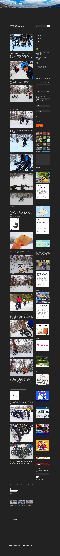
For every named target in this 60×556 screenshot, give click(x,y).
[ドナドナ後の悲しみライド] (21, 502)
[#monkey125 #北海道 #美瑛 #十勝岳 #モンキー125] (37, 148)
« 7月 (38, 41)
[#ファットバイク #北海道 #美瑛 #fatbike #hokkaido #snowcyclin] (48, 140)
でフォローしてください (39, 125)
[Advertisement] (30, 14)
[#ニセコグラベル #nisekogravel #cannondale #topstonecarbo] (44, 137)
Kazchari (15, 25)
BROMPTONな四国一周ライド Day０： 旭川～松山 (43, 78)
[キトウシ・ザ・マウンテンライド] (13, 502)
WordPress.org (38, 121)
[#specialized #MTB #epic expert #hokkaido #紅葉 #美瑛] (40, 133)
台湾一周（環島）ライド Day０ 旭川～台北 (41, 74)
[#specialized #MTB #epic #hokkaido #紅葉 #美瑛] (44, 133)
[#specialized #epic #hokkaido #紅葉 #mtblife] (48, 133)
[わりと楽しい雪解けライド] (29, 502)
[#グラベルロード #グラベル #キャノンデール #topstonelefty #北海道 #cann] (44, 148)
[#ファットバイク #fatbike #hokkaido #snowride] (37, 133)
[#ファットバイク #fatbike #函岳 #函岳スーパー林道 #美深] (40, 137)
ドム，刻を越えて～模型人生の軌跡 (40, 88)
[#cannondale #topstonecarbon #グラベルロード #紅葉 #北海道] (37, 137)
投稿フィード (37, 118)
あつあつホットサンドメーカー (15, 216)
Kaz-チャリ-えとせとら (24, 3)
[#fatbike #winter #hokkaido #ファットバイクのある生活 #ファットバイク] (37, 144)
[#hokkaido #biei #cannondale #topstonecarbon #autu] (48, 144)
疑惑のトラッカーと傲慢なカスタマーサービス (42, 96)
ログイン (37, 116)
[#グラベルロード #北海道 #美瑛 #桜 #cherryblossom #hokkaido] (37, 140)
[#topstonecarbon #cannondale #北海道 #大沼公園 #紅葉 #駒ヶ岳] (44, 144)
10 (36, 35)
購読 (37, 476)
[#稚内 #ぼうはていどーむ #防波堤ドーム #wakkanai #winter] (44, 140)
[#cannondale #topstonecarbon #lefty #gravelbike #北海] (40, 148)
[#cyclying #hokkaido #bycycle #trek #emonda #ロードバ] (48, 148)
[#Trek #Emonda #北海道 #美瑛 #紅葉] (40, 144)
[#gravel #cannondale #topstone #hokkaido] (48, 137)
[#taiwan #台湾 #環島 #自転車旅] (40, 140)
